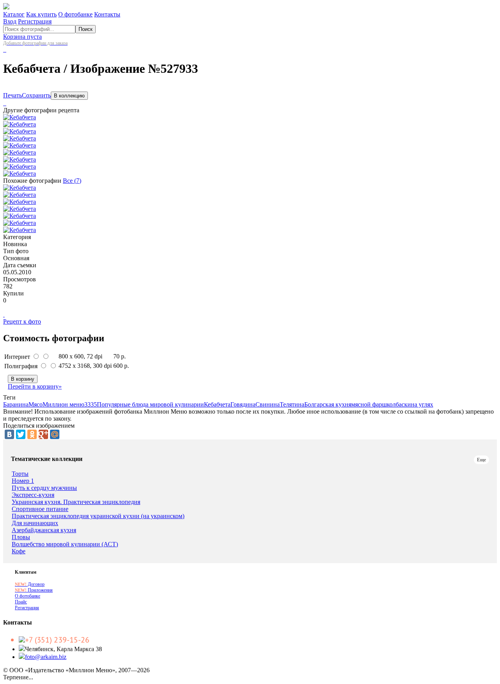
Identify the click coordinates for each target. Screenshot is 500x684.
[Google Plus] (43, 434)
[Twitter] (20, 434)
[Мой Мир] (54, 434)
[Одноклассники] (32, 434)
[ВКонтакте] (9, 434)
